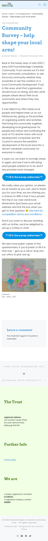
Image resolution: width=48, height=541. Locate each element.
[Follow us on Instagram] (18, 536)
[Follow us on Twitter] (30, 536)
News (11, 14)
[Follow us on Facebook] (26, 536)
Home (4, 14)
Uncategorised (23, 14)
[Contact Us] (22, 536)
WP (16, 526)
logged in (23, 335)
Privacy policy (10, 460)
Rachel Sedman (10, 56)
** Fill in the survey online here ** (24, 177)
